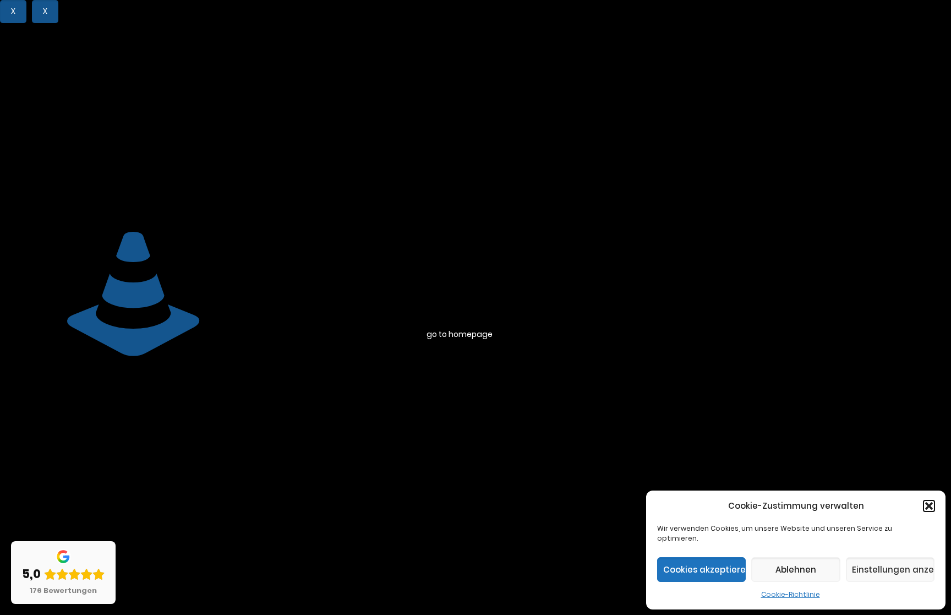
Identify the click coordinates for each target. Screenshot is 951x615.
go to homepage (460, 334)
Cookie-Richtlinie (790, 594)
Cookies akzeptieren (704, 569)
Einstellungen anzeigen (893, 569)
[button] (928, 505)
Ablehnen (795, 569)
